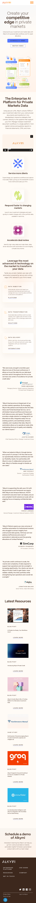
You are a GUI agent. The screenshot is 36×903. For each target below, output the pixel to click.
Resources (8, 872)
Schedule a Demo (17, 40)
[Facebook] (27, 890)
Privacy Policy (6, 894)
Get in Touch (9, 876)
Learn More (18, 637)
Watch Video (18, 45)
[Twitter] (20, 890)
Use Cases (23, 867)
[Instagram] (30, 890)
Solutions (12, 323)
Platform (12, 297)
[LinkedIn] (24, 890)
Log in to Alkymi (23, 894)
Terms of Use (6, 896)
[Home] (7, 2)
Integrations (14, 348)
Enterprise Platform (8, 868)
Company (23, 872)
